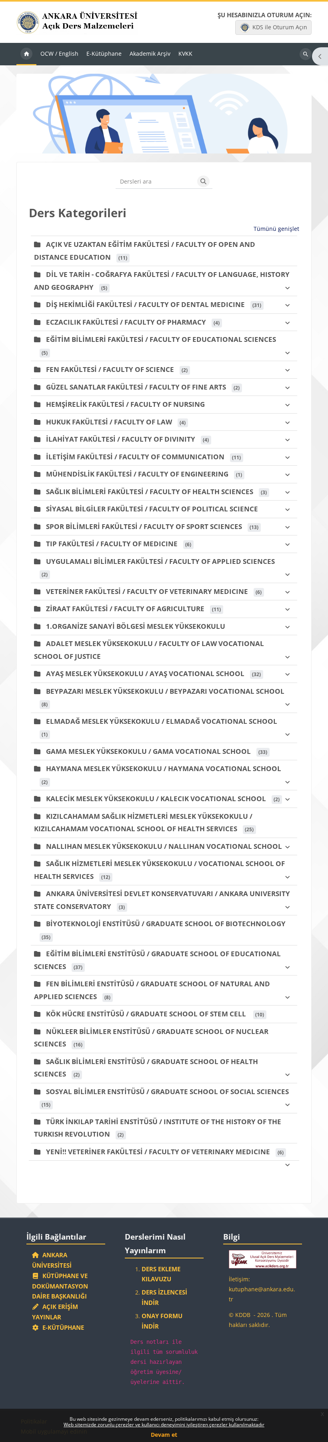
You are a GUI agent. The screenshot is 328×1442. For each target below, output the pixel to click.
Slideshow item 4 (182, 143)
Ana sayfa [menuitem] (26, 54)
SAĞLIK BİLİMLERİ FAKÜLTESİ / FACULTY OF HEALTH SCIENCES (149, 491)
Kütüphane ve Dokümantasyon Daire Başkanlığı (60, 1286)
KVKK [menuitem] (185, 53)
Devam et (164, 1434)
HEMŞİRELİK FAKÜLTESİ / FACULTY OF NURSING (125, 404)
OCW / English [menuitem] (59, 53)
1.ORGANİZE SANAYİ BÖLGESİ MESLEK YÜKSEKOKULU (135, 626)
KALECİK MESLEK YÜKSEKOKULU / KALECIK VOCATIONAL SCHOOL (156, 798)
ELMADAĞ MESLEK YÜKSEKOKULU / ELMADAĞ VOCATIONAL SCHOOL (161, 721)
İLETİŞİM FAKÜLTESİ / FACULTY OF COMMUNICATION (135, 456)
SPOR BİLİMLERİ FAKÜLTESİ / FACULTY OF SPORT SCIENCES (144, 526)
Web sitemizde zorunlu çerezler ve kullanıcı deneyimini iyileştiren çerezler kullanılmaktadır (164, 1424)
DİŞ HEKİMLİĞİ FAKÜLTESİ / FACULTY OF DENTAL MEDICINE (145, 304)
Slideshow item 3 (173, 143)
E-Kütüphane (61, 1327)
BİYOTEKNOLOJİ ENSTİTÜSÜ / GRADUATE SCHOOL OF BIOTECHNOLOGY (166, 923)
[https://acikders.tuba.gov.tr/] (262, 1258)
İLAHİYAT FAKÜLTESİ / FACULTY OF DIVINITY (120, 439)
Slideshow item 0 (146, 143)
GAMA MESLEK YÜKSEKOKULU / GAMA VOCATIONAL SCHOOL (148, 751)
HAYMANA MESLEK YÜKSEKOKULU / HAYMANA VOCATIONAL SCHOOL (163, 768)
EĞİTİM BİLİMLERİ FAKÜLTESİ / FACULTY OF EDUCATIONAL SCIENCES (161, 339)
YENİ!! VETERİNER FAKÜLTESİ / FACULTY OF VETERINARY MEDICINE (158, 1151)
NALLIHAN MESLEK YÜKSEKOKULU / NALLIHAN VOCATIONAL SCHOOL (164, 846)
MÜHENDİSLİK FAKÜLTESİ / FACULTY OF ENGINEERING (137, 474)
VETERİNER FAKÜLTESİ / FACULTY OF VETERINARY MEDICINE (147, 591)
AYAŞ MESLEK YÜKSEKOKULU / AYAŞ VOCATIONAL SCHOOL (145, 673)
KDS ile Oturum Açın (279, 27)
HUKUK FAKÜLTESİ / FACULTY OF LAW (109, 421)
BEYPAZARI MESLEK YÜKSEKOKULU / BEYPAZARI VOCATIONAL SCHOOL (165, 691)
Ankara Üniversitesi (52, 1260)
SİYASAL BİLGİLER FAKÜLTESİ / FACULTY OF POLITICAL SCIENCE (152, 508)
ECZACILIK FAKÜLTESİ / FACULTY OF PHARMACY (126, 322)
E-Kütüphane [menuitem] (104, 53)
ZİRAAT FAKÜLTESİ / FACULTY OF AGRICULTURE (125, 608)
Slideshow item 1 (155, 143)
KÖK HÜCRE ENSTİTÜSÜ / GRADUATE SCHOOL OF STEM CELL (147, 1013)
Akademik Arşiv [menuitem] (150, 53)
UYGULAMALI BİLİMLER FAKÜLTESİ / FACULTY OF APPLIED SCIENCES (160, 561)
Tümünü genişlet (276, 228)
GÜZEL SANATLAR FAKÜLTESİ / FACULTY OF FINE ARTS (136, 387)
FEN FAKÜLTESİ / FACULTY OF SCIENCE (110, 369)
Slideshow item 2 (164, 143)
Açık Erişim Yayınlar (55, 1312)
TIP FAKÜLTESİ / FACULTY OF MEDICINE (112, 543)
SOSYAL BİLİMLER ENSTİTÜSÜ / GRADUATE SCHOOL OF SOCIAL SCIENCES (167, 1091)
